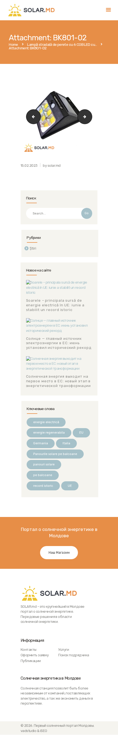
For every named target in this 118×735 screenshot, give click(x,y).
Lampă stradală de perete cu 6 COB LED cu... (62, 45)
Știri (33, 248)
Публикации (31, 661)
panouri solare (44, 464)
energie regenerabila (49, 432)
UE (70, 486)
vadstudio (28, 731)
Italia (66, 443)
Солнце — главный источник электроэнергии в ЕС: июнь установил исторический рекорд (59, 343)
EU (81, 432)
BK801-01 (32, 116)
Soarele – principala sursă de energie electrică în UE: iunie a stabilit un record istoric (55, 305)
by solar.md (51, 165)
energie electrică (46, 422)
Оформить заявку (35, 655)
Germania (40, 443)
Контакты (28, 650)
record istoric (43, 486)
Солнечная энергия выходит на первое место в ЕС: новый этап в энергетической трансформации (58, 381)
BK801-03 (90, 116)
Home (13, 45)
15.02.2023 (29, 165)
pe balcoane (42, 475)
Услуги (63, 650)
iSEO (43, 731)
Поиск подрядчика (73, 655)
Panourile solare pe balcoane (55, 454)
